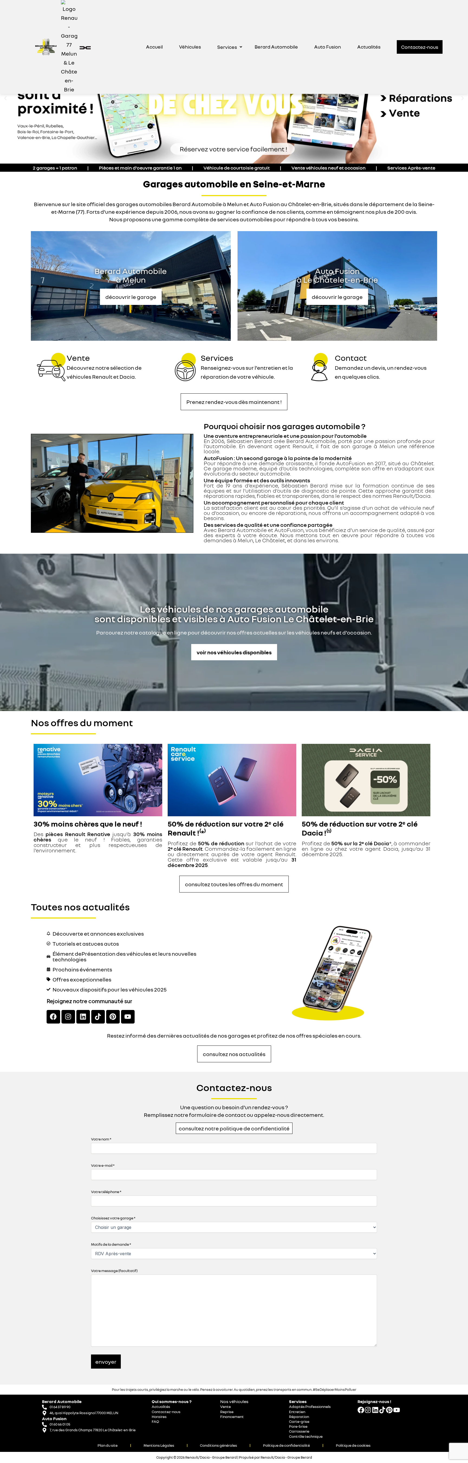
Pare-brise (298, 1426)
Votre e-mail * (103, 1165)
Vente (78, 358)
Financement (232, 1416)
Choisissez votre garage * (113, 1218)
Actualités (369, 47)
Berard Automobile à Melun (131, 275)
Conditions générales (218, 1445)
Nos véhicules (234, 1401)
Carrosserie (299, 1431)
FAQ (155, 1421)
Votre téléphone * (106, 1191)
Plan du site (108, 1445)
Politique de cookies (353, 1445)
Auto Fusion (327, 47)
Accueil (154, 47)
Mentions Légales (159, 1445)
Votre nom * (101, 1139)
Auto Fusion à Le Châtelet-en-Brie (337, 275)
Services (227, 47)
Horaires (159, 1416)
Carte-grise (299, 1421)
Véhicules (190, 47)
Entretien (297, 1411)
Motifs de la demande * (111, 1244)
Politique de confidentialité (286, 1445)
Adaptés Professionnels (310, 1406)
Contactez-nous (166, 1411)
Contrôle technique (306, 1436)
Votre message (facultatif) (114, 1270)
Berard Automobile (276, 47)
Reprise (226, 1411)
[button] (229, 46)
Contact (351, 358)
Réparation (299, 1416)
